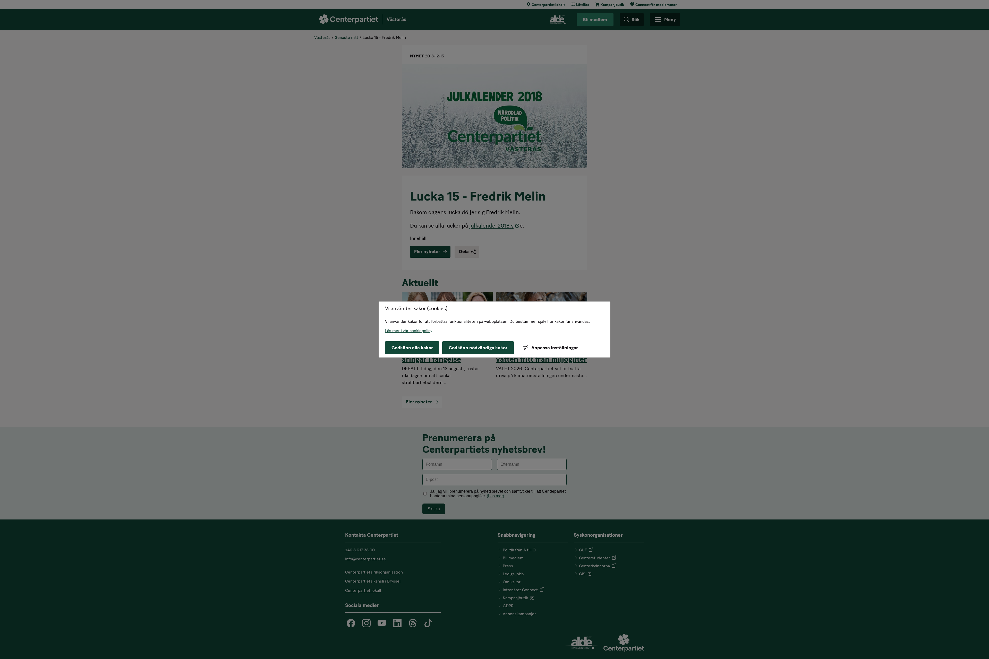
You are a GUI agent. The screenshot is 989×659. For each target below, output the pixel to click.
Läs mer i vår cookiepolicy (408, 330)
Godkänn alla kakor (412, 348)
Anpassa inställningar (554, 348)
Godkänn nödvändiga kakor (478, 348)
